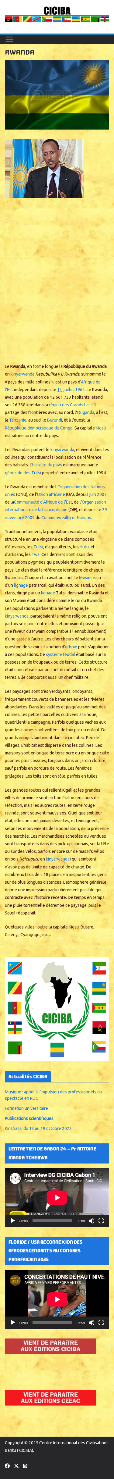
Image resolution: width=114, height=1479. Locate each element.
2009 (30, 517)
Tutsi (38, 546)
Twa (36, 554)
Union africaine (51, 494)
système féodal (60, 654)
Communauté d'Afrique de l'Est (43, 502)
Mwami (85, 577)
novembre (14, 517)
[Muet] (91, 1221)
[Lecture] (13, 1221)
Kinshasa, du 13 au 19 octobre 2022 (38, 1128)
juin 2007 (98, 494)
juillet (65, 389)
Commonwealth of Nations (66, 517)
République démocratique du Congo (39, 428)
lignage (21, 585)
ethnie (71, 646)
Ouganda (85, 412)
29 (104, 509)
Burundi (54, 420)
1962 (80, 389)
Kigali (101, 428)
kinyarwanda (22, 374)
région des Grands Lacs (71, 404)
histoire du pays (47, 464)
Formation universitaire (26, 1108)
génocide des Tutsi (23, 472)
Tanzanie (17, 420)
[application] (57, 1197)
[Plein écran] (101, 1221)
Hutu (84, 546)
